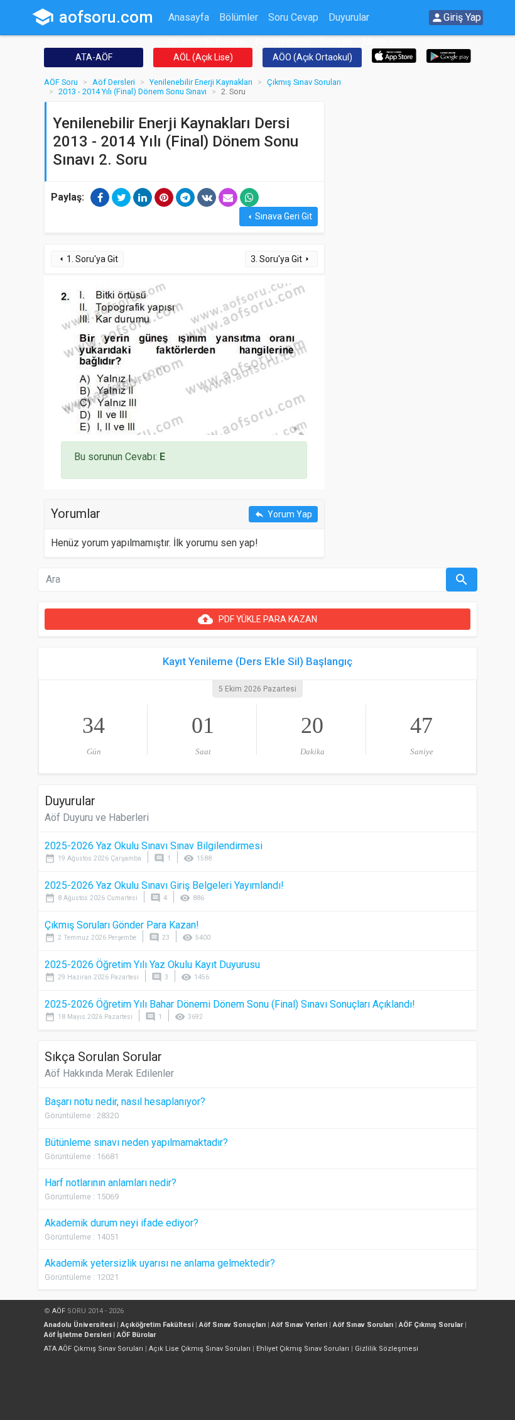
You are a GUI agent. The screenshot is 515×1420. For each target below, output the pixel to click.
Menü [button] (374, 42)
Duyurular (348, 17)
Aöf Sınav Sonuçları (232, 1325)
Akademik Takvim (206, 42)
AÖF (58, 1311)
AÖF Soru (61, 82)
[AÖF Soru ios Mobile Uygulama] (394, 55)
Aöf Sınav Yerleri (299, 1325)
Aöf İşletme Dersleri (77, 1335)
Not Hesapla (282, 42)
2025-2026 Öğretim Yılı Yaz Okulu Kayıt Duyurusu (152, 965)
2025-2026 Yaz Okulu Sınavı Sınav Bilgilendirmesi (154, 846)
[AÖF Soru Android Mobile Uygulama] (448, 55)
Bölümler (238, 17)
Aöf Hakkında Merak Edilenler (109, 1073)
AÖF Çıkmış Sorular (431, 1325)
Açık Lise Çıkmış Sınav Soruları (200, 1349)
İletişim (336, 42)
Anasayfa (188, 17)
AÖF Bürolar (136, 1335)
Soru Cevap (293, 17)
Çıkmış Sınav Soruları (304, 82)
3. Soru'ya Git (281, 259)
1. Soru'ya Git (87, 259)
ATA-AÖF (93, 57)
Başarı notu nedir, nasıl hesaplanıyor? (125, 1102)
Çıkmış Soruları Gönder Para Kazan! (122, 925)
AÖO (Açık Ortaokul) (312, 57)
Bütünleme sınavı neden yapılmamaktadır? (136, 1142)
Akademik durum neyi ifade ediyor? (121, 1223)
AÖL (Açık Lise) (203, 57)
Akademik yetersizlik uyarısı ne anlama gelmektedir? (160, 1263)
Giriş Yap (456, 17)
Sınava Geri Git (278, 216)
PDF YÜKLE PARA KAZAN (257, 619)
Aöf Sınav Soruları (363, 1325)
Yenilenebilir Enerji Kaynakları (200, 82)
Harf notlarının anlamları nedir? (110, 1183)
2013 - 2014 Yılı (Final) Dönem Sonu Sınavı (132, 91)
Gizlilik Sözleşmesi (386, 1349)
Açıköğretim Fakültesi (157, 1325)
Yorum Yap (283, 514)
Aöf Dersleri (113, 82)
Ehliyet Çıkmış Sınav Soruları (302, 1349)
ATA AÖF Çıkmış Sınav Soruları (93, 1349)
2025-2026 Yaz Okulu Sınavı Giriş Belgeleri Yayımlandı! (164, 885)
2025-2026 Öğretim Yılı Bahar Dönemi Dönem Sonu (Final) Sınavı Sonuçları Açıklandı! (230, 1004)
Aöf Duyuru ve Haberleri (97, 817)
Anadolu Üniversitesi (79, 1325)
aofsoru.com (92, 17)
